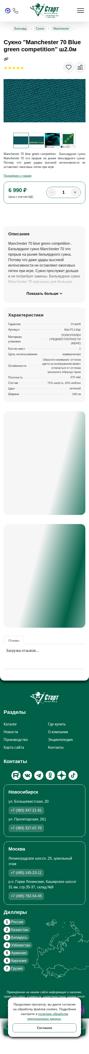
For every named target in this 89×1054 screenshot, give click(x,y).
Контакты (56, 747)
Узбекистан (18, 945)
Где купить (57, 724)
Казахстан (17, 930)
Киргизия (16, 961)
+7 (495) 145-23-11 (26, 873)
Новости (11, 732)
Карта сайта (14, 747)
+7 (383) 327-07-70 (26, 828)
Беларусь (16, 937)
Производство (16, 740)
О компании (58, 732)
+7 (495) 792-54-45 (26, 896)
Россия (14, 922)
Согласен (44, 1028)
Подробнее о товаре (17, 175)
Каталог (10, 724)
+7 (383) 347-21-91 (26, 810)
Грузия (14, 968)
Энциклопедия (60, 740)
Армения (16, 953)
